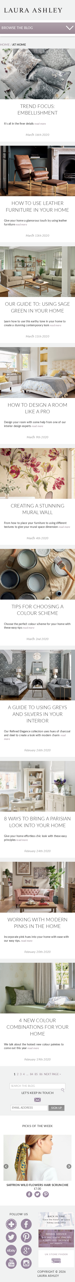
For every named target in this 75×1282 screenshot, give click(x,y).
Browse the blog (17, 28)
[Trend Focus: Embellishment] (37, 74)
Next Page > (52, 1074)
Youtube (11, 1263)
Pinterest (26, 1237)
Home (5, 44)
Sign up (56, 1108)
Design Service (56, 1238)
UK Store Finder (56, 1254)
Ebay (11, 1250)
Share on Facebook (29, 1194)
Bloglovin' (11, 1224)
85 (36, 1074)
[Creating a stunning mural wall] (37, 473)
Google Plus (26, 1250)
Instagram (26, 1263)
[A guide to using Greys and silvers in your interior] (37, 675)
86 (40, 1074)
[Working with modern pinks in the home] (37, 887)
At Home (19, 44)
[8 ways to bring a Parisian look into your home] (37, 786)
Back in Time (56, 1219)
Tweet (37, 1194)
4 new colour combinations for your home (37, 1027)
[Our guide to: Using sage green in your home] (37, 271)
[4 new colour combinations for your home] (37, 988)
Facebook (26, 1224)
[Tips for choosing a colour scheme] (37, 574)
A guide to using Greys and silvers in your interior (37, 714)
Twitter (11, 1237)
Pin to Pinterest (46, 1194)
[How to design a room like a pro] (37, 372)
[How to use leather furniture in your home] (37, 170)
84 (31, 1074)
